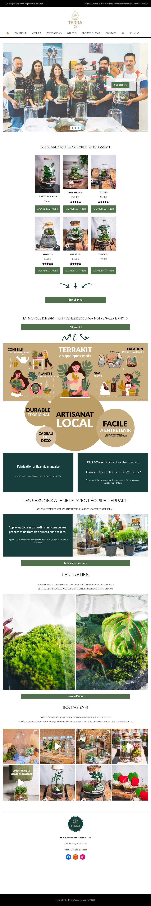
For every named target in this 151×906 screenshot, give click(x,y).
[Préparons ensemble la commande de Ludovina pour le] (57, 746)
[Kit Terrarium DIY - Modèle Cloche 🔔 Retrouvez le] (21, 746)
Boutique (21, 33)
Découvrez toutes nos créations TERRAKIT (75, 147)
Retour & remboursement (75, 849)
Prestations (54, 33)
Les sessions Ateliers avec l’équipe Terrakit (76, 500)
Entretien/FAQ (91, 33)
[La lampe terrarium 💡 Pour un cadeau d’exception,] (21, 783)
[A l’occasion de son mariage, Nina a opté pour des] (130, 746)
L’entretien (75, 574)
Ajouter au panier (47, 209)
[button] (7, 87)
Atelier (36, 33)
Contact (111, 33)
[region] (75, 87)
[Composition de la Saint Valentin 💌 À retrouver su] (130, 783)
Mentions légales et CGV (76, 843)
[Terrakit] (75, 19)
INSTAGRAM (75, 707)
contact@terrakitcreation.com (75, 837)
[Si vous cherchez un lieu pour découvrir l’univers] (93, 746)
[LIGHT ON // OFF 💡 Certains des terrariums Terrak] (57, 783)
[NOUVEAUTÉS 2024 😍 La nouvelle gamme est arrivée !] (93, 783)
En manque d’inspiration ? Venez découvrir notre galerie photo (75, 318)
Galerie (71, 33)
